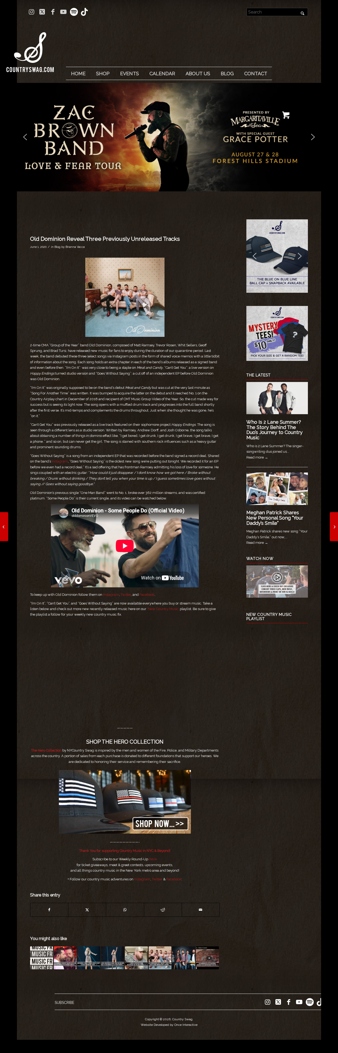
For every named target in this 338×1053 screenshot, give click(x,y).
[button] (169, 137)
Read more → (257, 457)
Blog (57, 246)
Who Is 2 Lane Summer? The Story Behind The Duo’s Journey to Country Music (274, 429)
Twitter (126, 595)
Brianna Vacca (75, 246)
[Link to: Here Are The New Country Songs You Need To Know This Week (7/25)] (41, 957)
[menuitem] (78, 73)
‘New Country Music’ (163, 609)
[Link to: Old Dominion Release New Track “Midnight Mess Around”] (160, 957)
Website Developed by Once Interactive (169, 1025)
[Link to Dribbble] (84, 12)
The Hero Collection (46, 750)
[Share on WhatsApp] (125, 910)
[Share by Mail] (200, 910)
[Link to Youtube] (63, 12)
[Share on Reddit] (163, 910)
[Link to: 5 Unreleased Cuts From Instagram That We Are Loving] (136, 957)
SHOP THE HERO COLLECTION (124, 742)
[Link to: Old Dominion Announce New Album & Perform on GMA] (65, 957)
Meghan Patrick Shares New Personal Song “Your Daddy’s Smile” (274, 518)
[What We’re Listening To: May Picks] (4, 526)
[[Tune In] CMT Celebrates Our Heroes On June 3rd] (334, 526)
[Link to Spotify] (74, 12)
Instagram (60, 461)
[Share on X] (87, 910)
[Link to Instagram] (31, 12)
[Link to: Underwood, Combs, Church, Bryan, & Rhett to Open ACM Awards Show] (88, 957)
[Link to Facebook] (53, 12)
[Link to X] (42, 12)
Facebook (146, 595)
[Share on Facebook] (49, 910)
